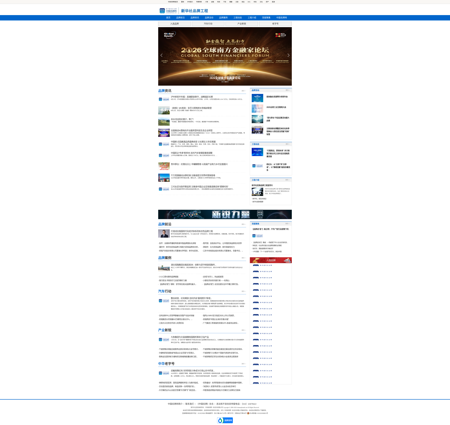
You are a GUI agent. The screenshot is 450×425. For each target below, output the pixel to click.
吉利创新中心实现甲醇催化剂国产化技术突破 (176, 316)
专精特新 (199, 2)
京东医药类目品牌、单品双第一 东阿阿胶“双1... (177, 386)
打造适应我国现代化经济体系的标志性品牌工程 (192, 231)
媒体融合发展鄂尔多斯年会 (277, 96)
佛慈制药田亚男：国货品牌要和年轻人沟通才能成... (179, 383)
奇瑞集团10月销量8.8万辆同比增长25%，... (175, 319)
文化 (261, 2)
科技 (218, 2)
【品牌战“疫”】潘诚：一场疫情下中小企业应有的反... (270, 242)
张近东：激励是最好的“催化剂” (263, 248)
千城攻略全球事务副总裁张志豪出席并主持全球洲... (223, 349)
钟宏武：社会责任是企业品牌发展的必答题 (267, 245)
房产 (267, 2)
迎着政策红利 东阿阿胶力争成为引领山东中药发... (193, 370)
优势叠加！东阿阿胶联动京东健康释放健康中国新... (223, 383)
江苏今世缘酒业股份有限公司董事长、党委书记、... (223, 251)
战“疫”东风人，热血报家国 (213, 277)
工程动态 (237, 17)
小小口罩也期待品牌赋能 (168, 277)
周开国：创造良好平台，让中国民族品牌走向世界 (222, 243)
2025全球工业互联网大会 (276, 107)
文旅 (237, 2)
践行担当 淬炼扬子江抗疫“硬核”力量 (173, 280)
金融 (212, 2)
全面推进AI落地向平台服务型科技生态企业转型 (191, 130)
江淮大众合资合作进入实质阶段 (171, 323)
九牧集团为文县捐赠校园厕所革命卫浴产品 (190, 336)
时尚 (255, 2)
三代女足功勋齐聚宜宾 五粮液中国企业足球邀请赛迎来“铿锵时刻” (199, 186)
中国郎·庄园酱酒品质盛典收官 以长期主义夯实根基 (193, 141)
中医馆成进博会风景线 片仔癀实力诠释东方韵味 (221, 390)
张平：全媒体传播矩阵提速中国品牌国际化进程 (177, 243)
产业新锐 (242, 24)
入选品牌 (174, 24)
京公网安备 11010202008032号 (258, 413)
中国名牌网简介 (175, 404)
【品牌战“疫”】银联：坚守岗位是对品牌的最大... (177, 284)
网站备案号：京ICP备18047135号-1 (216, 413)
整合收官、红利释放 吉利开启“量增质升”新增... (191, 298)
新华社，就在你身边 (259, 199)
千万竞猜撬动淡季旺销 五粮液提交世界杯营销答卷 (193, 175)
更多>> (244, 91)
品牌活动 (209, 17)
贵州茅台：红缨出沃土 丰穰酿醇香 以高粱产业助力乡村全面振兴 (199, 164)
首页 (168, 17)
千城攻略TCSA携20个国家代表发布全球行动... (221, 353)
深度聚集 (266, 17)
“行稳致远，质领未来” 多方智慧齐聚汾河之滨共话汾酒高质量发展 (278, 153)
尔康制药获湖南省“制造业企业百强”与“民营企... (177, 353)
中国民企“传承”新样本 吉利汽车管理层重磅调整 (191, 152)
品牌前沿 (180, 17)
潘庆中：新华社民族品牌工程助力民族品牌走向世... (179, 247)
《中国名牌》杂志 (205, 404)
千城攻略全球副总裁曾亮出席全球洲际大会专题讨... (179, 349)
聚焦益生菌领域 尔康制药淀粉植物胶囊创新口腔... (178, 357)
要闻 (182, 2)
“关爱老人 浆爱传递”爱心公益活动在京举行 (219, 386)
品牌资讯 (195, 17)
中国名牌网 (281, 17)
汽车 (224, 2)
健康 (230, 2)
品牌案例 (223, 17)
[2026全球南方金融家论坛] (225, 56)
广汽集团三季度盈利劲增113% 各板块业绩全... (220, 323)
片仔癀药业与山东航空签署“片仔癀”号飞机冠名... (177, 390)
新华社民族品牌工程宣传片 (262, 185)
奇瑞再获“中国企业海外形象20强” (216, 319)
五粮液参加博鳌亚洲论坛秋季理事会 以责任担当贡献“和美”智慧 (278, 131)
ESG (249, 2)
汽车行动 (208, 24)
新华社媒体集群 (258, 202)
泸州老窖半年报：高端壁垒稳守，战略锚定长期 (192, 96)
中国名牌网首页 (173, 2)
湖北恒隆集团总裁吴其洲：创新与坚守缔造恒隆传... (193, 264)
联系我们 (189, 404)
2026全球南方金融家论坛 (225, 78)
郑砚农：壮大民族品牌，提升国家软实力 (219, 247)
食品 (243, 2)
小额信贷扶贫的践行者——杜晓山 (216, 280)
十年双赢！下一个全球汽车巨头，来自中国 (267, 251)
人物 (206, 2)
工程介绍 (252, 17)
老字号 (275, 24)
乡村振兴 (190, 2)
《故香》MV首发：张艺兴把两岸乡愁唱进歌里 (191, 107)
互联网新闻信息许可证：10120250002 (194, 413)
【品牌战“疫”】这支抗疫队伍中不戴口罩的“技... (221, 284)
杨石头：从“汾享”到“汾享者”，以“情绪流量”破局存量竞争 (278, 167)
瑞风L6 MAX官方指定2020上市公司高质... (219, 316)
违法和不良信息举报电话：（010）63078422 (236, 404)
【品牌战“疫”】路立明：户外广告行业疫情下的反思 (272, 229)
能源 (273, 2)
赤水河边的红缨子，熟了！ (183, 119)
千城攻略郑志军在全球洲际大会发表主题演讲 (220, 357)
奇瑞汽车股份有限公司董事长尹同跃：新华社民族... (179, 251)
